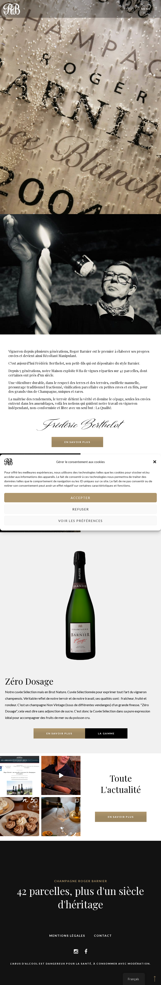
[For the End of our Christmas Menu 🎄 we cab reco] (19, 816)
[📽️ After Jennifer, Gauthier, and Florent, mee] (60, 775)
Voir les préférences (80, 521)
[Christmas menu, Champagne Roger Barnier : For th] (60, 816)
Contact (103, 935)
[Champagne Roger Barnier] (11, 9)
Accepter (80, 498)
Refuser (80, 509)
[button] (155, 462)
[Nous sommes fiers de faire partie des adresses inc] (19, 775)
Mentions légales (67, 935)
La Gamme (106, 733)
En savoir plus (77, 442)
